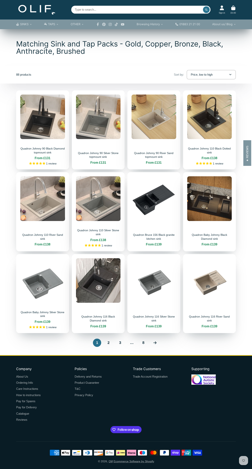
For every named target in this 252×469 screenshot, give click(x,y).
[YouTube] (122, 24)
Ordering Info (24, 382)
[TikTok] (116, 24)
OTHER (75, 24)
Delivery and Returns (88, 376)
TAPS (51, 24)
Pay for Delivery (26, 407)
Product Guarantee (87, 382)
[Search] (206, 9)
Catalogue (22, 413)
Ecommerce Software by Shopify (134, 461)
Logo (36, 10)
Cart (233, 10)
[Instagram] (110, 24)
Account (222, 10)
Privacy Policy (84, 395)
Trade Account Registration (150, 376)
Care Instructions (27, 388)
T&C (78, 388)
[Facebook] (98, 24)
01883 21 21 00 (189, 24)
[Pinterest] (104, 24)
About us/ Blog (222, 24)
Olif (111, 461)
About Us (22, 376)
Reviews (21, 419)
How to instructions (28, 395)
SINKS (24, 24)
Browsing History (148, 24)
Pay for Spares (25, 401)
